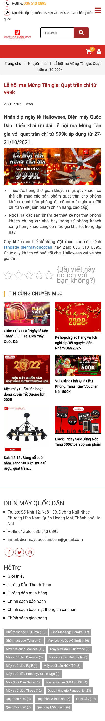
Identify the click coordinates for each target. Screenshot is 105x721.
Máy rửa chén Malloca (25, 649)
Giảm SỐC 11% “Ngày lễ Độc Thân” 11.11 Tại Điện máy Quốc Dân (26, 336)
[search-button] (81, 32)
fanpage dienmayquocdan (28, 247)
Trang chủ (13, 63)
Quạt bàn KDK (18, 699)
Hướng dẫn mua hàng (27, 593)
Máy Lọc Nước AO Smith (68, 640)
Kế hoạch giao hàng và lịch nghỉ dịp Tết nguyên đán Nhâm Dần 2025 (76, 342)
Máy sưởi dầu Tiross (24, 690)
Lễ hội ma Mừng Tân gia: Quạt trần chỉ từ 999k (50, 88)
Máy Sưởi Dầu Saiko (23, 682)
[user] (99, 52)
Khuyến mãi (38, 63)
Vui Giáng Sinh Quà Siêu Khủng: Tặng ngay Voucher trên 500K (76, 386)
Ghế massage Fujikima (26, 632)
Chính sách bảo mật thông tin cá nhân (42, 609)
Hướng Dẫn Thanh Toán (29, 584)
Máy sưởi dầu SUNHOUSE (66, 682)
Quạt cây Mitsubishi (53, 707)
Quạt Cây (86, 699)
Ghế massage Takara (24, 640)
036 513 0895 (35, 3)
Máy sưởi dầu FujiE (22, 666)
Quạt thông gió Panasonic (69, 690)
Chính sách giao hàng (27, 618)
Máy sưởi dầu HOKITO (62, 666)
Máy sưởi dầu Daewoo (24, 657)
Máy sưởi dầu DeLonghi (68, 657)
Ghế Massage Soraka (70, 632)
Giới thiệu (16, 576)
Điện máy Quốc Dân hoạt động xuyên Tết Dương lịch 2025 (24, 394)
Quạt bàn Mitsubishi (53, 699)
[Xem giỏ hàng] (88, 52)
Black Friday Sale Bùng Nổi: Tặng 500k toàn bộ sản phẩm (78, 441)
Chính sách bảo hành (27, 601)
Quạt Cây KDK (18, 707)
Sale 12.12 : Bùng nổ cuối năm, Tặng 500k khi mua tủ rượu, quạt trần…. (25, 463)
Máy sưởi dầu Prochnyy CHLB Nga (33, 674)
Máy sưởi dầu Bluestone (70, 649)
